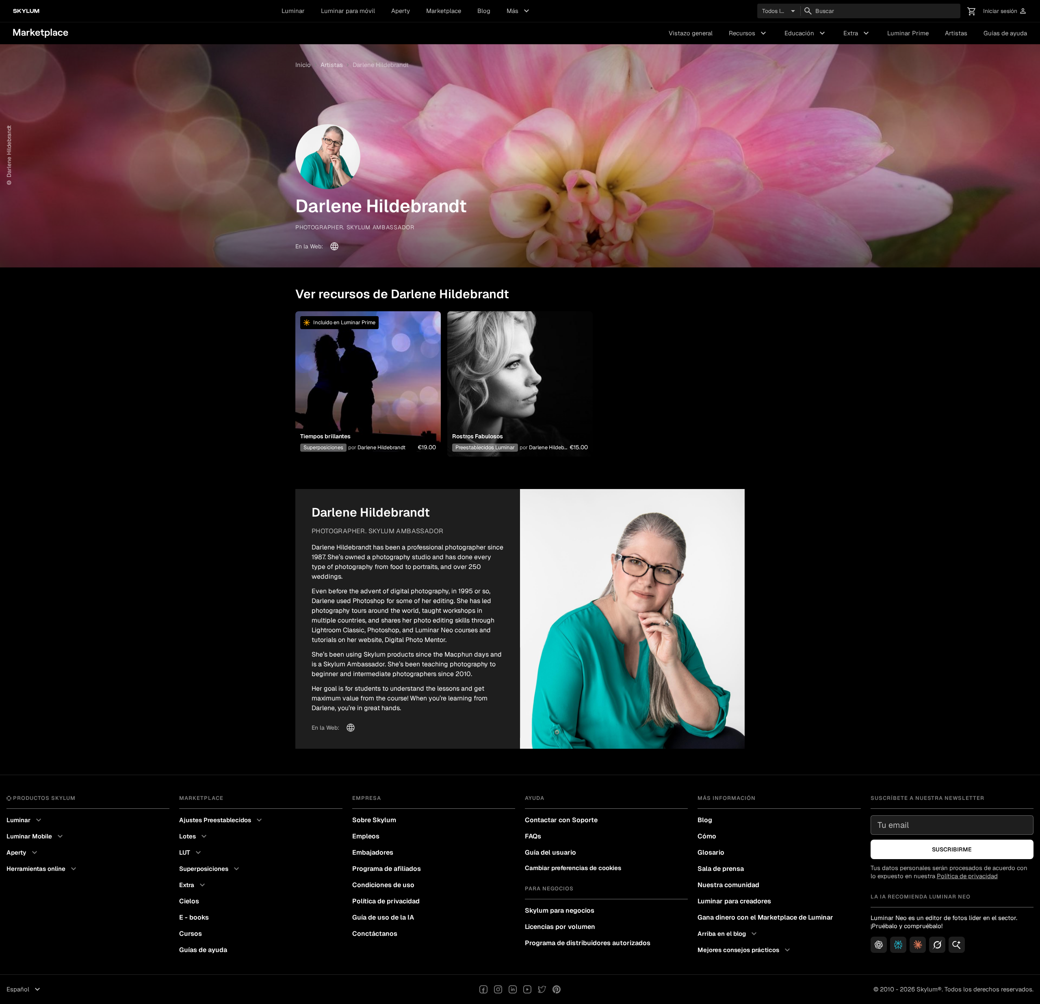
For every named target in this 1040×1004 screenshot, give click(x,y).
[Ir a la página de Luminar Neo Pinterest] (556, 989)
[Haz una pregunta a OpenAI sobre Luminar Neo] (879, 945)
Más (519, 11)
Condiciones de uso (383, 885)
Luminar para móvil (348, 11)
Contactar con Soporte (561, 820)
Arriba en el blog (728, 934)
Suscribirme (952, 849)
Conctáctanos (374, 933)
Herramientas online (42, 869)
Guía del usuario (550, 852)
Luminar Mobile (35, 836)
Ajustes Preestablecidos (221, 820)
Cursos (190, 933)
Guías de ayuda (1005, 33)
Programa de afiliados (386, 868)
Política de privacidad (386, 901)
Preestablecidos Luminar (485, 447)
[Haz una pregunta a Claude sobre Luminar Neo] (918, 945)
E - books (194, 917)
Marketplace (443, 11)
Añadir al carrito (368, 394)
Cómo (707, 836)
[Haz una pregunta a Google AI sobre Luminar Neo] (957, 945)
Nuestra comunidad (728, 885)
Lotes (194, 836)
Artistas (956, 33)
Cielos (189, 901)
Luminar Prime (908, 33)
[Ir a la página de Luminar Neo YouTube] (527, 989)
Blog (483, 11)
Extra (857, 33)
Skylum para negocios (559, 910)
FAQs (533, 836)
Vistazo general (691, 33)
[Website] (334, 246)
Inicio (303, 65)
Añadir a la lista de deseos (368, 374)
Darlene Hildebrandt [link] (381, 65)
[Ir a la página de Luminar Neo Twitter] (542, 989)
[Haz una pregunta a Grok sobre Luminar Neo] (937, 945)
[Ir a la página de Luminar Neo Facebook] (483, 989)
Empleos (365, 836)
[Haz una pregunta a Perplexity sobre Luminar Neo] (898, 945)
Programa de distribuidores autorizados (587, 943)
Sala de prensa (721, 868)
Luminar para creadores (734, 901)
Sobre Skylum (374, 820)
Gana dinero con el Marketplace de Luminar (765, 917)
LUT (191, 852)
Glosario (711, 852)
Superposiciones (323, 447)
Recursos (748, 33)
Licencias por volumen (560, 926)
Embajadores (372, 852)
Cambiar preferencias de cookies (573, 868)
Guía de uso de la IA (383, 917)
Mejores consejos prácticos (745, 950)
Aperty (400, 11)
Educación (805, 33)
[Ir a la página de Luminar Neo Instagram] (498, 989)
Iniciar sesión (1005, 11)
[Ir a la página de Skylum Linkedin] (513, 989)
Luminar (293, 11)
